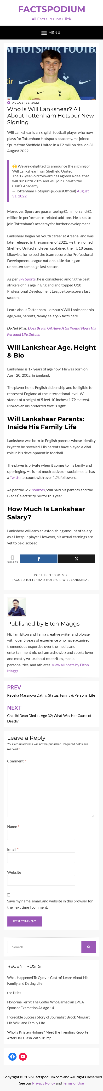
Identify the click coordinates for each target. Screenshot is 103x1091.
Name (13, 826)
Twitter (16, 477)
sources (38, 489)
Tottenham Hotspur (43, 580)
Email (12, 849)
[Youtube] (23, 1057)
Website (14, 872)
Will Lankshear (76, 580)
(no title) (14, 992)
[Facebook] (12, 1057)
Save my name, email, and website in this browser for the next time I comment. (50, 904)
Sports (58, 575)
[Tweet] (76, 558)
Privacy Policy (43, 1083)
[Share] (38, 558)
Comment (16, 761)
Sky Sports (27, 279)
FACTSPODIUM (51, 9)
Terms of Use (73, 1083)
